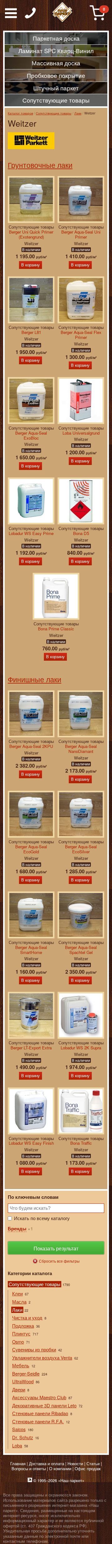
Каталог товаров (20, 113)
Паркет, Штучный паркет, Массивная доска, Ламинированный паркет (62, 12)
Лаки (78, 113)
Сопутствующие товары (53, 113)
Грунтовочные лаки (40, 165)
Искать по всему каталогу (42, 1218)
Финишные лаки (34, 679)
